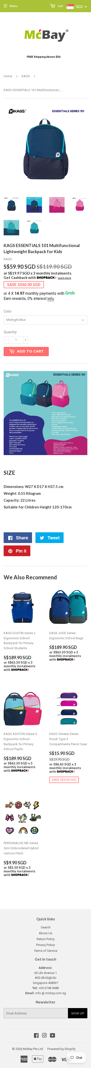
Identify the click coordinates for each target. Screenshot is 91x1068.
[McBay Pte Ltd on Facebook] (36, 1036)
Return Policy (46, 939)
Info (50, 298)
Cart (60, 6)
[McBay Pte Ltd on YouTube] (52, 1036)
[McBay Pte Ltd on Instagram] (44, 1036)
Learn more (64, 278)
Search (45, 927)
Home (8, 76)
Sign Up (77, 1013)
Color (8, 311)
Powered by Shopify (61, 1049)
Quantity (10, 332)
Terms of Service (45, 951)
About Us (45, 933)
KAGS (26, 76)
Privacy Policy (45, 945)
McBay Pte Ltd (33, 1049)
